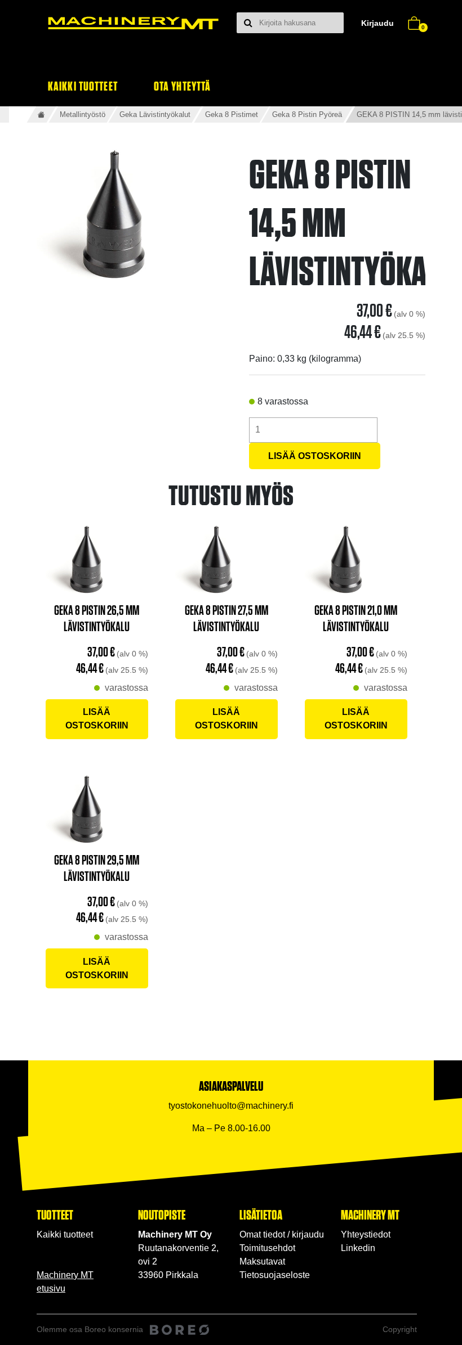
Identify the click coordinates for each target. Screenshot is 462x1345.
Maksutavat (262, 1261)
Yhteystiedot (365, 1234)
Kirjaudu (377, 23)
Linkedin (358, 1248)
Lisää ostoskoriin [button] (96, 718)
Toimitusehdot (267, 1248)
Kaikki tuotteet (83, 85)
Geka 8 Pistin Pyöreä (307, 114)
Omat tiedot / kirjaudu (281, 1234)
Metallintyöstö (82, 114)
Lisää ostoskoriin (314, 456)
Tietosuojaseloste (274, 1275)
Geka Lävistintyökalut (154, 114)
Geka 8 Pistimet (231, 114)
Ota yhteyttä (182, 85)
